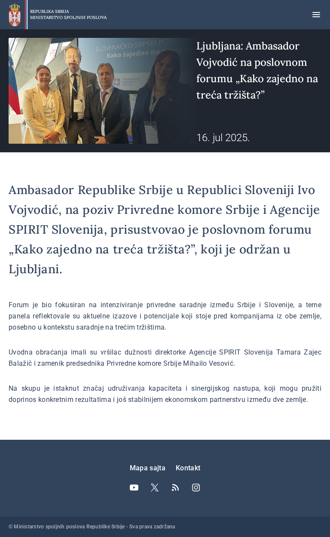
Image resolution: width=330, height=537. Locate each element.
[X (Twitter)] (155, 487)
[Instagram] (196, 487)
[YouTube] (134, 487)
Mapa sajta (147, 468)
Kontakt (188, 468)
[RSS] (175, 487)
